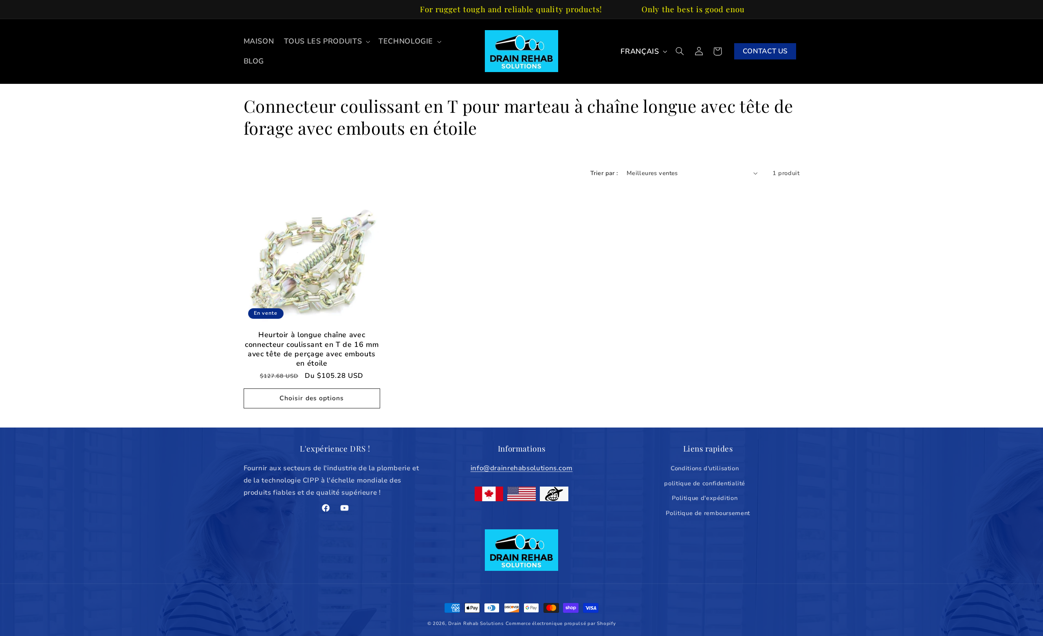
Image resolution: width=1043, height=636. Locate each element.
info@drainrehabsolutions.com (522, 468)
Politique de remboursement (708, 513)
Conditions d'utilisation (705, 469)
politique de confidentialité (704, 483)
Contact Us (765, 51)
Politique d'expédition (704, 498)
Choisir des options (311, 398)
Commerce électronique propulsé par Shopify (561, 623)
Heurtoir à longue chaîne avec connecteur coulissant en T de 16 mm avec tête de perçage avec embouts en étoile (311, 349)
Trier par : (604, 173)
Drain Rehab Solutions (476, 623)
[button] (326, 41)
